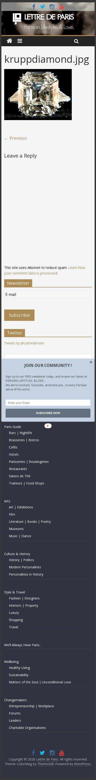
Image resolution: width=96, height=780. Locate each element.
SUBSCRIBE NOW (48, 413)
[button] (48, 365)
